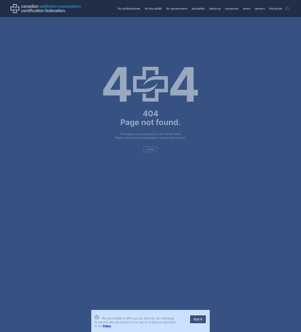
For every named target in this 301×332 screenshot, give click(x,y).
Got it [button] (198, 319)
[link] (107, 326)
